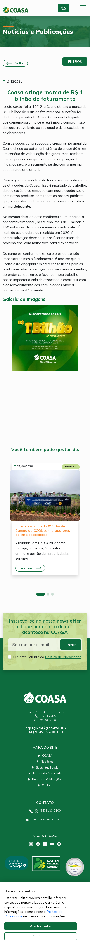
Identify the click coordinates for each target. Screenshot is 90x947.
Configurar (40, 936)
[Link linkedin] (45, 844)
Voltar (19, 63)
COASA (47, 755)
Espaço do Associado (47, 773)
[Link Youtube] (52, 844)
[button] (40, 594)
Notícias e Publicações (47, 779)
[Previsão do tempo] (63, 8)
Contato (47, 785)
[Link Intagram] (31, 844)
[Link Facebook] (38, 844)
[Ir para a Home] (16, 9)
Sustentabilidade (47, 767)
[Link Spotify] (59, 844)
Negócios (47, 761)
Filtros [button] (75, 61)
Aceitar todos (40, 926)
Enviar (71, 644)
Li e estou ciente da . (47, 659)
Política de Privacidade (63, 657)
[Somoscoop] (16, 867)
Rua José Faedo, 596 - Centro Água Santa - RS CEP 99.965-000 (45, 716)
